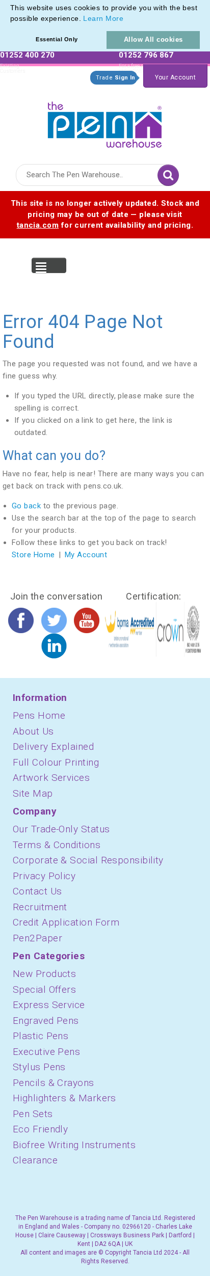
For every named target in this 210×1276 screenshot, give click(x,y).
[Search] (168, 175)
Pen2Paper (37, 938)
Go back (26, 505)
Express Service (49, 1005)
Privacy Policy (44, 876)
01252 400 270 (27, 55)
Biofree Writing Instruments (74, 1145)
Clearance (35, 1160)
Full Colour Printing (56, 762)
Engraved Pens (46, 1020)
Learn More (103, 18)
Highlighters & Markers (64, 1098)
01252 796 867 (146, 55)
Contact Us (37, 891)
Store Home (33, 554)
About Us (33, 731)
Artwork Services (51, 777)
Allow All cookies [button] (153, 39)
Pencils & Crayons (53, 1083)
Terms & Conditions (56, 845)
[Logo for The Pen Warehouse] (105, 122)
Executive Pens (46, 1051)
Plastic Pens (40, 1036)
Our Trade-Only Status (61, 829)
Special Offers (44, 989)
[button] (126, 19)
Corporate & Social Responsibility (88, 860)
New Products (44, 974)
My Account (86, 554)
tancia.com (38, 225)
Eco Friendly (40, 1129)
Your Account (175, 77)
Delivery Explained (53, 746)
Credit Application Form (66, 922)
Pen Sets (33, 1114)
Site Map (33, 793)
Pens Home (39, 715)
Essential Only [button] (56, 39)
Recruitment (40, 907)
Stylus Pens (39, 1067)
